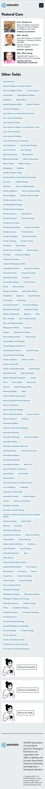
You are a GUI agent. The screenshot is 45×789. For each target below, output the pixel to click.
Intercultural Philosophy (11, 437)
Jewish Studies (23, 473)
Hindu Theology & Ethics (23, 387)
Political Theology (29, 603)
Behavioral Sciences (10, 154)
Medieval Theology (10, 521)
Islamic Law (28, 464)
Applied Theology (33, 104)
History (23, 391)
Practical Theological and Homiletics (16, 626)
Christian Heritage (28, 218)
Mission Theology (25, 539)
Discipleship (7, 296)
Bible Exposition (27, 154)
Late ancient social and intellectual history (18, 483)
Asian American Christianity (13, 118)
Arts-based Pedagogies (11, 109)
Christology (7, 245)
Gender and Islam (28, 359)
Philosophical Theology (11, 590)
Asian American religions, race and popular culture (21, 127)
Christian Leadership (32, 227)
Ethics (38, 314)
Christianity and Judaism (11, 227)
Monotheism (31, 544)
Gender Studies (34, 369)
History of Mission (33, 414)
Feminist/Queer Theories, (12, 350)
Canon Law (7, 182)
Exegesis (6, 332)
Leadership (24, 487)
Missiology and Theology (12, 530)
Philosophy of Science (11, 603)
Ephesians (27, 314)
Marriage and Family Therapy (13, 510)
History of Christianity (10, 405)
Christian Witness (27, 241)
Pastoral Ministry (9, 580)
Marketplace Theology (11, 505)
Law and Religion (9, 487)
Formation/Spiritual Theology (13, 355)
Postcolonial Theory (10, 617)
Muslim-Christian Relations (12, 567)
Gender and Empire (10, 359)
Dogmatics (20, 296)
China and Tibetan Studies (25, 186)
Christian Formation (10, 218)
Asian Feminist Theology (28, 145)
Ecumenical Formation (11, 305)
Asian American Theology (12, 136)
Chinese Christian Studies (31, 191)
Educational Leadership (11, 309)
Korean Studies (8, 478)
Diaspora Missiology (10, 291)
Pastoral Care (8, 576)
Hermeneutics (31, 382)
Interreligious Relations (11, 464)
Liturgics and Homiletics (22, 501)
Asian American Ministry (11, 122)
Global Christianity (9, 373)
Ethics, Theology (9, 318)
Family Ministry (30, 337)
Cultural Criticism (30, 282)
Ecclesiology (21, 300)
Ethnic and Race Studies (27, 318)
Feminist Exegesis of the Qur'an (14, 346)
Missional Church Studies (12, 535)
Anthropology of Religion (26, 95)
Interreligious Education (11, 460)
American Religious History (12, 90)
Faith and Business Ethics (12, 337)
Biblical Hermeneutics (11, 159)
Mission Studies (8, 539)
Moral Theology (25, 548)
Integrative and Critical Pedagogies (15, 428)
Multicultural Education (11, 553)
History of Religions (10, 419)
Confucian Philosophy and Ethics (14, 264)
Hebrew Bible (17, 382)
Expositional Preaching (22, 332)
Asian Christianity (9, 145)
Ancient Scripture (33, 90)
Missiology (18, 526)
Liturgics (6, 501)
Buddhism (20, 168)
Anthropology (8, 95)
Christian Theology (9, 241)
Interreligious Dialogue (11, 455)
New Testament (31, 567)
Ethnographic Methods (11, 328)
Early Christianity (34, 296)
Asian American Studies (11, 132)
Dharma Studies (18, 287)
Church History (21, 245)
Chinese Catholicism (10, 191)
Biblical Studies (8, 163)
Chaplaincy (7, 186)
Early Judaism (8, 300)
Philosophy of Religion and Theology (16, 599)
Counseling (26, 277)
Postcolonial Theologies (30, 612)
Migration (6, 526)
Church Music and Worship (12, 250)
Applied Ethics (21, 100)
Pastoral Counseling (24, 576)
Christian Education (10, 214)
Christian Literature (10, 232)
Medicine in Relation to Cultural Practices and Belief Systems (21, 515)
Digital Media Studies (29, 291)
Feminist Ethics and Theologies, (14, 341)
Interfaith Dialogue (9, 451)
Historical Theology (10, 391)
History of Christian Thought (13, 410)
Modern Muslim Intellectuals (13, 544)
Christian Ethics (26, 214)
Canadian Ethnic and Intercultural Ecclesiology (19, 177)
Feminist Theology (32, 350)
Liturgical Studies (29, 496)
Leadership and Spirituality (12, 492)
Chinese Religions (9, 195)
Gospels (33, 378)
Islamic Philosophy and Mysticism (14, 469)
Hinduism (6, 387)
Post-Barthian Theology (21, 608)
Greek (5, 382)
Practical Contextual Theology (13, 621)
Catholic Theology (22, 182)
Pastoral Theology (25, 580)
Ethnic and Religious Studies (13, 323)
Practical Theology (9, 630)
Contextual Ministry (10, 273)
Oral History (22, 571)
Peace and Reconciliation (12, 585)
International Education (29, 451)
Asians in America (9, 150)
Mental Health (26, 521)
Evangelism (28, 328)
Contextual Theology (28, 273)
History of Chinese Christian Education (16, 400)
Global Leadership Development (14, 378)
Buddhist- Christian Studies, (13, 173)
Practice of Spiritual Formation (14, 640)
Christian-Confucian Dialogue (13, 209)
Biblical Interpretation (31, 159)
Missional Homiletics (32, 535)
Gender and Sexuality (11, 364)
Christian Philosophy (10, 236)
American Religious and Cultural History (17, 86)
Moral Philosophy (9, 548)
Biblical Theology (25, 163)
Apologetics (7, 100)
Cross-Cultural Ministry (11, 282)
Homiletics (25, 419)
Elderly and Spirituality (11, 314)
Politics (5, 608)
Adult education (8, 81)
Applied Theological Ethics (12, 104)
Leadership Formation (11, 496)
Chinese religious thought (29, 195)
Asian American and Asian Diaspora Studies (18, 113)
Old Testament (8, 571)
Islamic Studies (8, 473)
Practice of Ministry (10, 635)
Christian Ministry (27, 232)
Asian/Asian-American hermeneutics (16, 141)
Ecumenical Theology (30, 305)
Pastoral (34, 571)
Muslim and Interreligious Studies (15, 562)
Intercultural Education (11, 432)
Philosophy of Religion (32, 594)
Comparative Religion (22, 255)
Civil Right (6, 255)
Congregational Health (11, 268)
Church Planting (32, 250)
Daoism (5, 287)
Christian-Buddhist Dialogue (13, 205)
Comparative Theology (11, 259)
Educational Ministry (31, 309)
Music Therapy (8, 558)
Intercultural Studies (31, 437)
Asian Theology (25, 150)
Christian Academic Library (12, 200)
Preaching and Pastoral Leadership (15, 644)
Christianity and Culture (11, 223)
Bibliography (7, 168)
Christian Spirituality (29, 236)
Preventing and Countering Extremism (16, 649)
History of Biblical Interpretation (14, 396)
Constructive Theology (32, 268)
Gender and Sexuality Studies (13, 369)
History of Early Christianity (12, 414)
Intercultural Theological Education (15, 446)
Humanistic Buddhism (10, 423)
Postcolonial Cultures (10, 612)
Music (26, 553)
